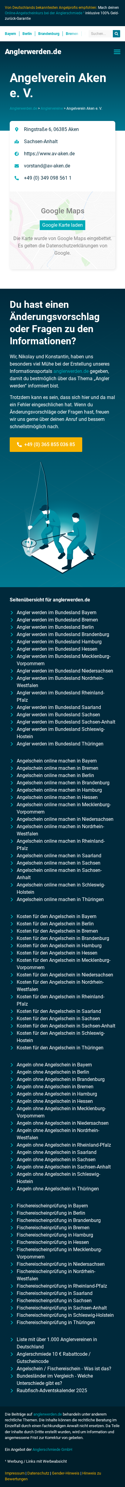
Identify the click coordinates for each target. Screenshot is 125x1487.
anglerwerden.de (71, 371)
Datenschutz (38, 1473)
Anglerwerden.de (33, 51)
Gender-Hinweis (65, 1473)
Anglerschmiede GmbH (52, 1449)
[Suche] (116, 33)
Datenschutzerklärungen (72, 246)
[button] (117, 51)
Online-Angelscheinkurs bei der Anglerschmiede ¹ (44, 13)
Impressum (15, 1473)
